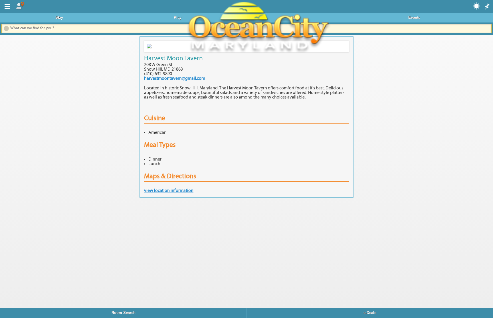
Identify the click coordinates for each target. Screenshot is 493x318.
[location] (20, 6)
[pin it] (487, 7)
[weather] (477, 6)
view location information (168, 190)
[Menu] (6, 6)
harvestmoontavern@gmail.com (174, 78)
